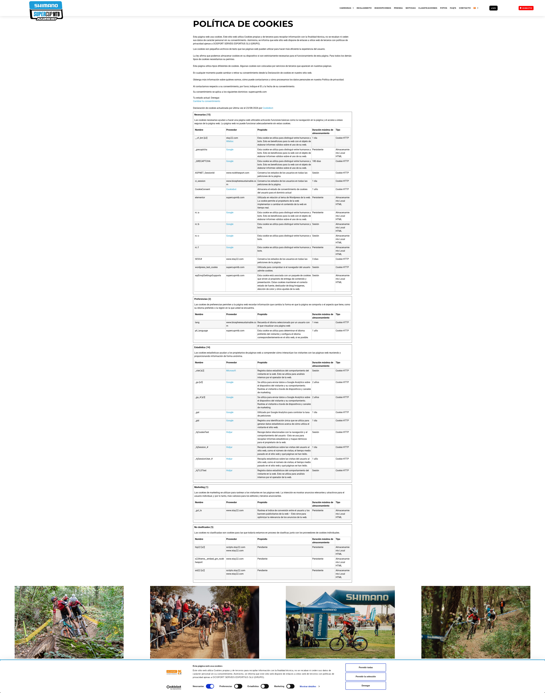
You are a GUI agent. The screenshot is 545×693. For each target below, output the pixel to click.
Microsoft (231, 370)
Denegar (366, 685)
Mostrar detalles (308, 686)
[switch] (238, 686)
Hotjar (229, 432)
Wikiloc (229, 141)
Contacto (465, 8)
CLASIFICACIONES (427, 8)
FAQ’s (453, 8)
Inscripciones (382, 8)
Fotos (443, 8)
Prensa (398, 8)
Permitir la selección (366, 676)
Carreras (345, 8)
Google (229, 149)
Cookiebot (268, 108)
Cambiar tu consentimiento (206, 101)
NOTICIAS (411, 8)
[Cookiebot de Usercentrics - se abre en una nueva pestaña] (174, 687)
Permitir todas (366, 667)
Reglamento (364, 8)
